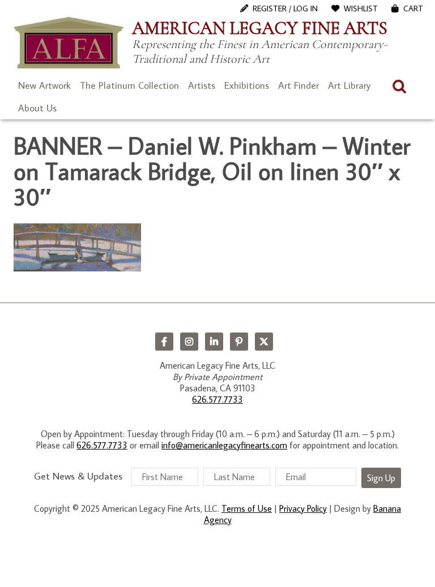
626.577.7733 (217, 399)
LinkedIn (214, 342)
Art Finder (298, 85)
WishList (361, 8)
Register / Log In (285, 8)
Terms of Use (246, 508)
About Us (37, 108)
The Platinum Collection (129, 85)
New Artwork (44, 85)
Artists (201, 85)
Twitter (264, 342)
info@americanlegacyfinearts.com (224, 445)
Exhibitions (246, 85)
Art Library (349, 85)
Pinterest (239, 342)
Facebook (164, 342)
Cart (413, 8)
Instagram (189, 342)
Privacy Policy (303, 508)
